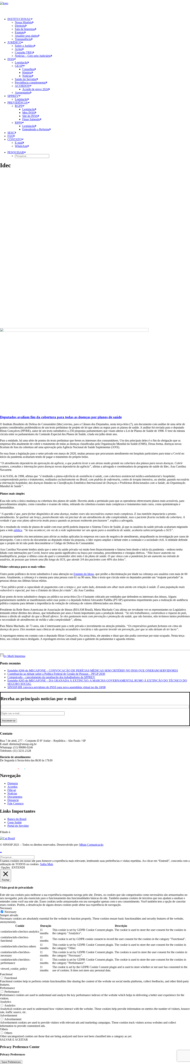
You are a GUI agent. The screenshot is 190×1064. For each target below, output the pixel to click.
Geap (19, 65)
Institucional (19, 19)
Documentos (14, 796)
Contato (14, 139)
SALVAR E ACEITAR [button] (14, 1039)
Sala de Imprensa (25, 29)
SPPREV (13, 95)
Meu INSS (28, 112)
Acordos (22, 85)
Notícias (27, 75)
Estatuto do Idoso (83, 574)
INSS (10, 59)
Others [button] (4, 1029)
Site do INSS (30, 116)
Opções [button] (5, 867)
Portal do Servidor (18, 825)
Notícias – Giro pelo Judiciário (33, 55)
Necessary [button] (6, 908)
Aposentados (22, 92)
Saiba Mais (46, 864)
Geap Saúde (14, 822)
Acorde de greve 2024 (35, 89)
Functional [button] (6, 974)
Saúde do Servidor (26, 79)
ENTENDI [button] (18, 867)
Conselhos (28, 69)
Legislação (21, 62)
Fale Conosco (15, 803)
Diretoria (20, 25)
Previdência (17, 102)
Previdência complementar (30, 82)
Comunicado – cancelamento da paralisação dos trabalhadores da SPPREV (51, 677)
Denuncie (13, 800)
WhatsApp (21, 146)
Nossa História (23, 22)
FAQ (10, 136)
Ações (18, 49)
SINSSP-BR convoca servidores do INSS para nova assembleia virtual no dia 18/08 (56, 687)
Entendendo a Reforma (35, 129)
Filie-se (11, 790)
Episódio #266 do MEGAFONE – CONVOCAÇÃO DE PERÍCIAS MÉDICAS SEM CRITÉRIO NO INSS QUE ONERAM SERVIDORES (92, 670)
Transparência (23, 39)
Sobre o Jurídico (24, 45)
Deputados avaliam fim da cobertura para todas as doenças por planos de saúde (61, 417)
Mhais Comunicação (91, 844)
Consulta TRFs (24, 52)
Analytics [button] (5, 1001)
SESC (11, 132)
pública (18, 530)
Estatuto (19, 32)
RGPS (18, 105)
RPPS (18, 122)
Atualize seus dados (26, 35)
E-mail (19, 142)
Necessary (10, 911)
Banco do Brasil (16, 819)
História (27, 72)
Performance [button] (7, 988)
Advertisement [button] (8, 1015)
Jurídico (14, 42)
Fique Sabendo (31, 119)
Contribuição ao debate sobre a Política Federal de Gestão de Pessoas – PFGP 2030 (56, 673)
